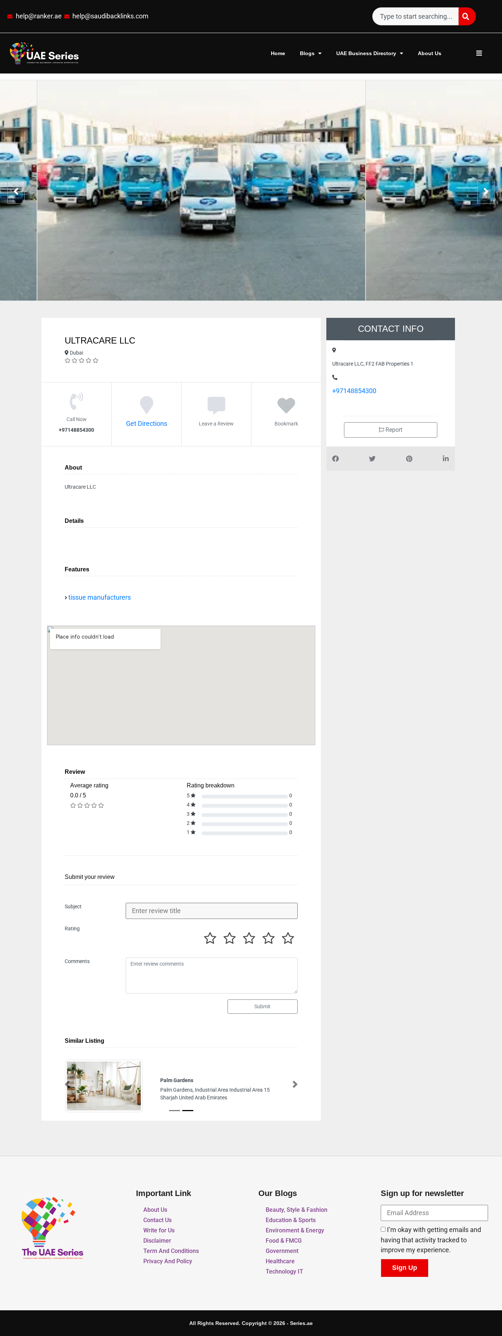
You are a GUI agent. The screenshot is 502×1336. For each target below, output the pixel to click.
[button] (67, 1084)
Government (282, 1251)
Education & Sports (291, 1220)
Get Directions (146, 423)
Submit (262, 1006)
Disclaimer (157, 1241)
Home (278, 53)
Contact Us (157, 1220)
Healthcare (280, 1261)
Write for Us (159, 1231)
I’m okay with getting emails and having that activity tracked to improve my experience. (431, 1240)
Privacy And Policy (167, 1261)
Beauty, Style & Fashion (296, 1210)
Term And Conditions (171, 1251)
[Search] (467, 16)
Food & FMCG (284, 1241)
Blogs (307, 53)
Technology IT (284, 1272)
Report (393, 429)
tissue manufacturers (99, 597)
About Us (429, 53)
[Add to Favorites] (286, 410)
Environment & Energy (295, 1231)
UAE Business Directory (366, 53)
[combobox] (415, 16)
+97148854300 (354, 391)
